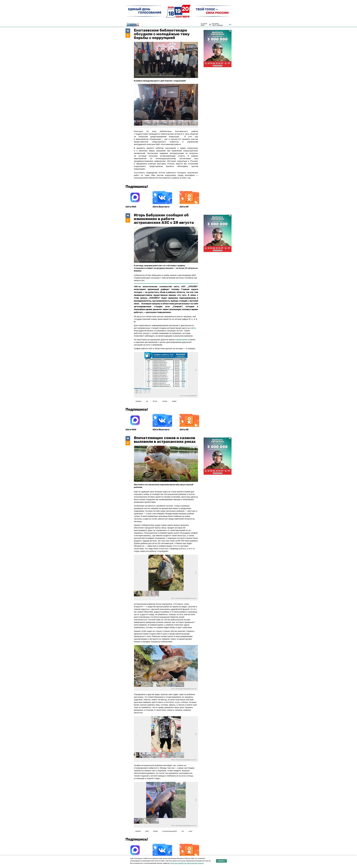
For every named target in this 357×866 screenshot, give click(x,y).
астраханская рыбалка (169, 831)
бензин (155, 401)
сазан (190, 831)
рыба (147, 831)
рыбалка (138, 831)
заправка (138, 401)
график (174, 401)
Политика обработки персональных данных (187, 863)
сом (182, 831)
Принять (221, 861)
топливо (164, 401)
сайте (193, 328)
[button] (196, 102)
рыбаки (155, 831)
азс (147, 401)
